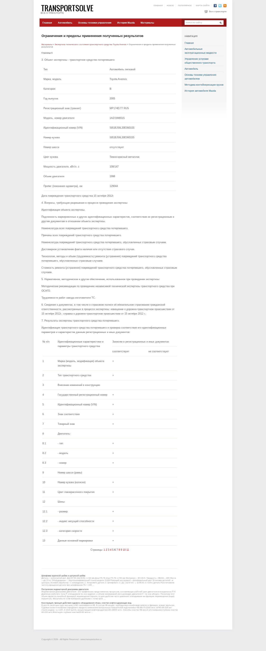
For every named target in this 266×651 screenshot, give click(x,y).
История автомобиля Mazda (200, 90)
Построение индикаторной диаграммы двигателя (64, 589)
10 (124, 549)
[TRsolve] (69, 9)
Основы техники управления (94, 22)
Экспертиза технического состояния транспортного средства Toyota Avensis (90, 44)
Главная (158, 5)
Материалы (147, 22)
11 (127, 549)
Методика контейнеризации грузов (204, 84)
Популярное (185, 5)
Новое (170, 5)
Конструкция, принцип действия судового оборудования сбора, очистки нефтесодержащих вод (86, 603)
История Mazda (126, 22)
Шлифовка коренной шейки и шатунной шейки (63, 576)
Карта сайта (203, 5)
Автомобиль (65, 22)
